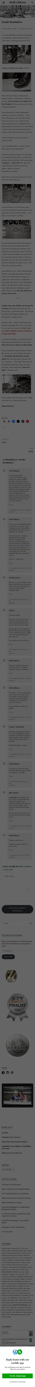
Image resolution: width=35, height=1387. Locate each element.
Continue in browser (18, 1382)
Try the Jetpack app (17, 1376)
